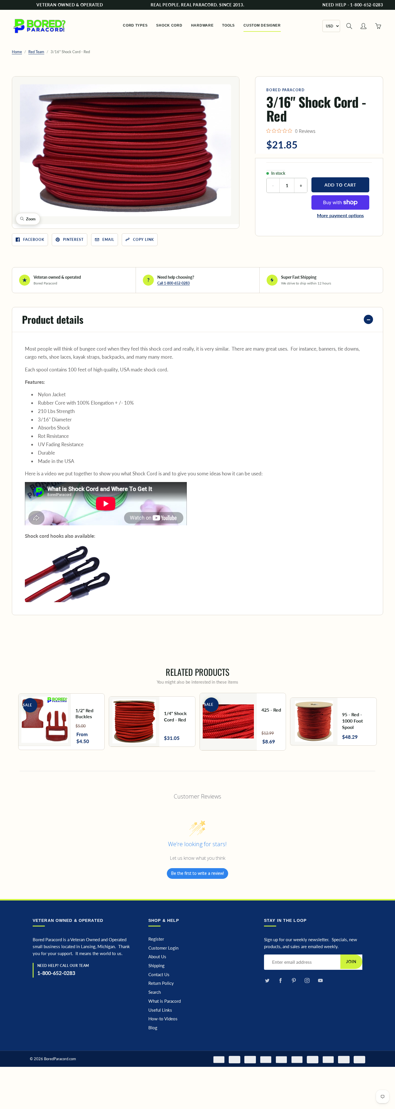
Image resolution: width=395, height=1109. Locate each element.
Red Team (36, 51)
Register (156, 939)
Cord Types (135, 25)
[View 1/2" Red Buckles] (62, 722)
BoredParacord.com (60, 1058)
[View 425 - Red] (243, 721)
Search (154, 992)
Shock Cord (169, 25)
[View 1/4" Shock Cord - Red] (152, 722)
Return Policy (161, 983)
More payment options (340, 215)
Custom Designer (262, 25)
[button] (125, 150)
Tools (228, 25)
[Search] (349, 26)
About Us (157, 956)
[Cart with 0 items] (378, 26)
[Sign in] (363, 26)
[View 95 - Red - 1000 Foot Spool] (333, 721)
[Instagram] (307, 981)
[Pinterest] (294, 981)
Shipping (156, 965)
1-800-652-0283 (56, 973)
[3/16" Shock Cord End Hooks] (68, 573)
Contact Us (158, 974)
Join (351, 961)
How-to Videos (163, 1018)
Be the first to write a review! (197, 873)
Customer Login (163, 948)
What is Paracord (164, 1001)
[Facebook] (280, 981)
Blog (152, 1027)
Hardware (202, 25)
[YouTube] (320, 981)
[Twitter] (267, 981)
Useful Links (160, 1010)
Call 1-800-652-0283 (173, 283)
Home (17, 51)
